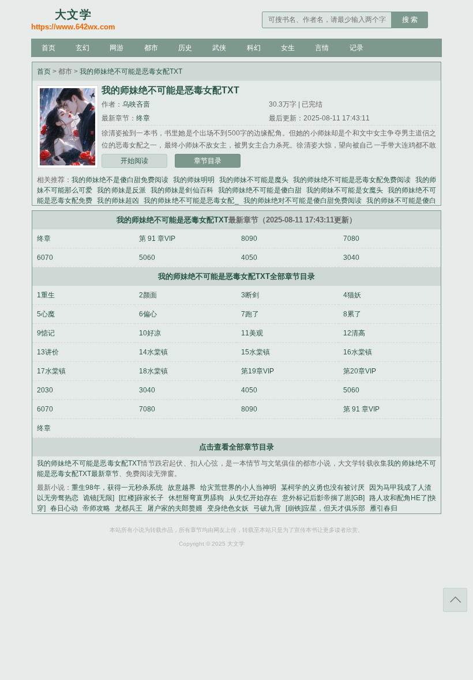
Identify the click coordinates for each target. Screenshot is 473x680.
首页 (48, 48)
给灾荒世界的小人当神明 (238, 487)
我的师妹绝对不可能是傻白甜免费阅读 (302, 201)
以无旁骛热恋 (57, 498)
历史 (185, 48)
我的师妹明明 (194, 180)
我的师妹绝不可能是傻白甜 (260, 190)
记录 (356, 48)
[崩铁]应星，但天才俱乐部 (325, 508)
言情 (322, 48)
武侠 (219, 48)
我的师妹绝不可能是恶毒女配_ (191, 201)
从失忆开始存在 (253, 498)
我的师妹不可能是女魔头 (344, 190)
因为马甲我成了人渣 (400, 487)
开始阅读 (134, 161)
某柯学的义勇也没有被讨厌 (323, 487)
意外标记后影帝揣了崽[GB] (323, 498)
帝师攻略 (96, 508)
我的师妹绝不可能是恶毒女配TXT (131, 71)
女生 (288, 48)
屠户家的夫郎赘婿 (174, 508)
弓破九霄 (267, 508)
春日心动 (64, 508)
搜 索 (410, 20)
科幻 (254, 48)
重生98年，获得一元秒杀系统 (117, 487)
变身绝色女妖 (228, 508)
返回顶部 (455, 600)
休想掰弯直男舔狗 (196, 498)
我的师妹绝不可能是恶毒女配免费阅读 (352, 180)
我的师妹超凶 (118, 201)
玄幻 (82, 48)
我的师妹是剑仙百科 (182, 190)
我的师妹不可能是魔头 (253, 180)
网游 (116, 48)
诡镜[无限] (98, 498)
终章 (143, 118)
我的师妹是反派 (121, 190)
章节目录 (208, 161)
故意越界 (182, 487)
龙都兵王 (128, 508)
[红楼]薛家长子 (141, 498)
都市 (151, 48)
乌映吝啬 (136, 104)
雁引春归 (383, 508)
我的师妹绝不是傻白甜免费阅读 (120, 180)
